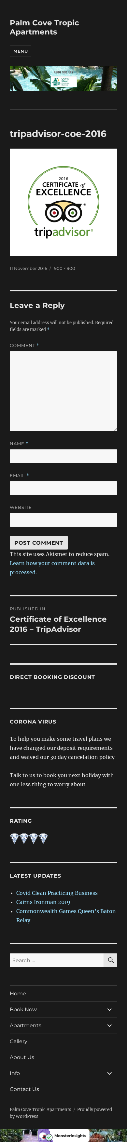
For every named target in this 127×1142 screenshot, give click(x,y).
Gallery (18, 1041)
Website (21, 507)
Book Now (23, 1009)
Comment (24, 345)
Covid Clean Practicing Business (57, 893)
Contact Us (24, 1089)
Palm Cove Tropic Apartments (44, 27)
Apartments (25, 1025)
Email (19, 475)
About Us (22, 1057)
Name (19, 443)
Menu (20, 51)
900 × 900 (64, 268)
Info (15, 1073)
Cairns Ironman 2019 (43, 902)
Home (18, 993)
